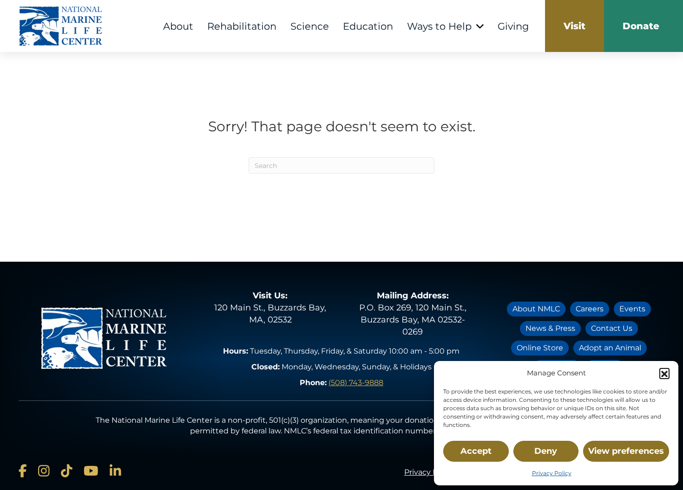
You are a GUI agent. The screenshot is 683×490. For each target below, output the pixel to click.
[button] (664, 373)
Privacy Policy (551, 473)
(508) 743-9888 (355, 382)
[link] (574, 26)
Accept (476, 451)
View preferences (626, 451)
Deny (545, 451)
